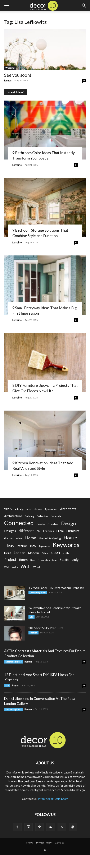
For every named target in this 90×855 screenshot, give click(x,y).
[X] (62, 827)
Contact (59, 842)
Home (30, 538)
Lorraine (17, 164)
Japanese (44, 546)
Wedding (9, 67)
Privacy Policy (43, 842)
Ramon (8, 80)
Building (29, 516)
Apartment (51, 509)
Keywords (66, 545)
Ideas (9, 546)
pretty (66, 553)
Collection (42, 516)
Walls (15, 567)
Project (10, 559)
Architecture (13, 516)
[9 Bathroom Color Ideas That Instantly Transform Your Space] (45, 130)
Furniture (73, 531)
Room (23, 559)
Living (7, 553)
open (55, 552)
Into (33, 546)
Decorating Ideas (38, 592)
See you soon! (17, 75)
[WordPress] (73, 827)
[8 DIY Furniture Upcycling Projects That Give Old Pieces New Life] (45, 362)
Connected (19, 523)
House (70, 537)
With (26, 566)
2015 (8, 509)
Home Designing (50, 538)
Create (40, 524)
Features (48, 531)
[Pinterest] (39, 827)
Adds (28, 509)
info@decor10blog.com (53, 798)
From (60, 531)
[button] (6, 5)
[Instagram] (28, 827)
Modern (33, 553)
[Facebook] (17, 827)
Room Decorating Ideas (43, 559)
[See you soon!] (45, 49)
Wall (6, 567)
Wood (36, 567)
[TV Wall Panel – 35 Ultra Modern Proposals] (14, 593)
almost (38, 509)
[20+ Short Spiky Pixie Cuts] (14, 633)
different (26, 530)
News (29, 842)
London (20, 552)
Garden (8, 538)
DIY (38, 531)
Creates (53, 524)
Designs (10, 531)
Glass (19, 538)
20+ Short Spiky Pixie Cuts (45, 628)
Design (68, 523)
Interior (22, 546)
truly (74, 559)
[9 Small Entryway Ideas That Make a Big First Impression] (45, 285)
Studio (64, 559)
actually (19, 509)
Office (45, 553)
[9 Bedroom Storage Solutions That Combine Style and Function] (45, 207)
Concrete (55, 516)
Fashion (33, 632)
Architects (68, 509)
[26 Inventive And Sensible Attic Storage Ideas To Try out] (14, 613)
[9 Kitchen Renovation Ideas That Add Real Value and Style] (45, 440)
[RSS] (50, 827)
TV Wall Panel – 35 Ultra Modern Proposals (56, 588)
